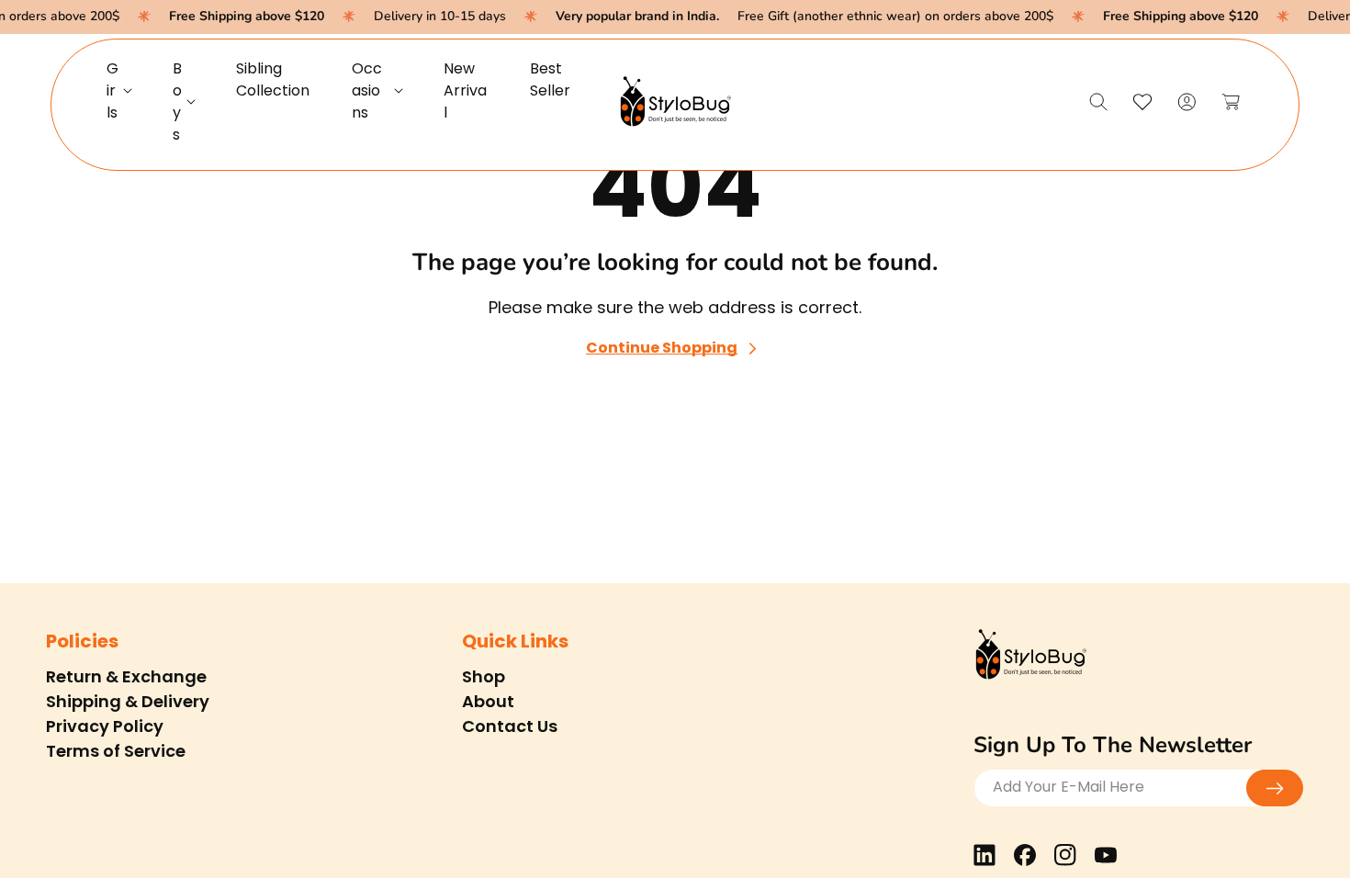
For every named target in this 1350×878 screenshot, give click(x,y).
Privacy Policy (104, 726)
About (488, 701)
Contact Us (509, 726)
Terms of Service (116, 750)
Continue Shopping (661, 348)
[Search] (1098, 102)
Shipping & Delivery (127, 701)
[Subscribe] (1274, 788)
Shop (483, 676)
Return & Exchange (126, 676)
